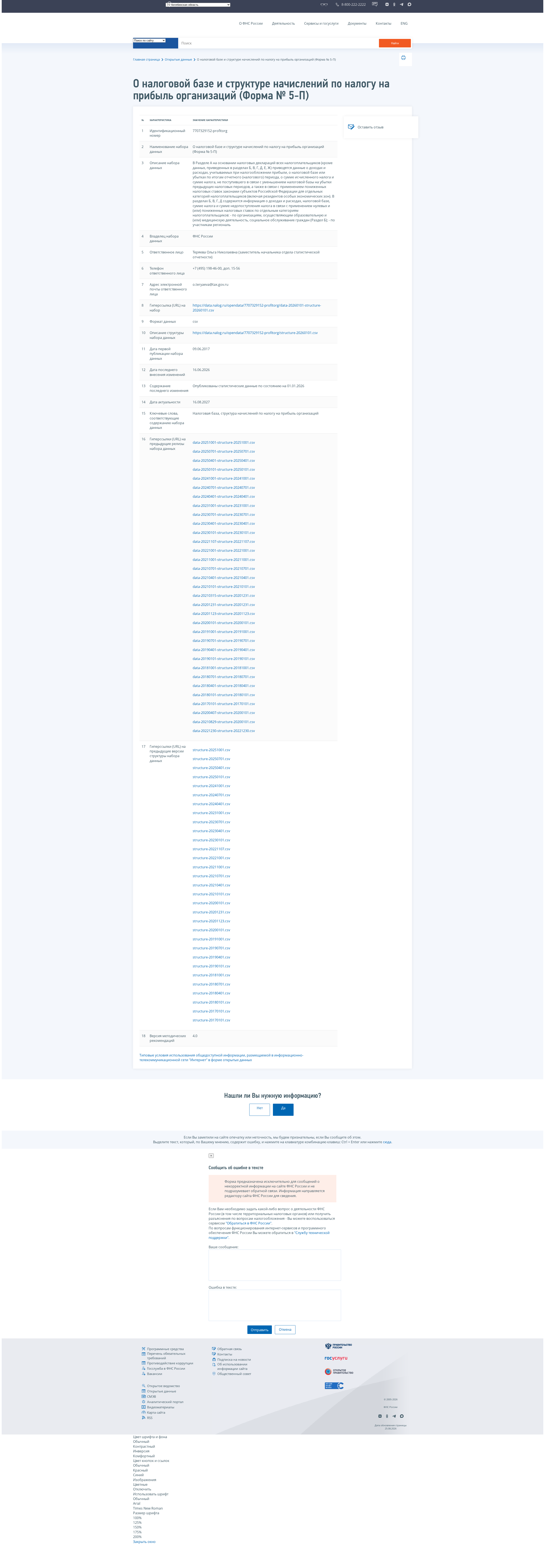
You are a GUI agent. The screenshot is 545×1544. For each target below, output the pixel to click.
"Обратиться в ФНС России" (248, 1223)
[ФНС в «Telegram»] (401, 4)
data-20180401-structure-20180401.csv (224, 685)
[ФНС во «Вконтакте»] (387, 4)
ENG (404, 23)
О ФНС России (251, 23)
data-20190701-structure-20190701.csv (224, 640)
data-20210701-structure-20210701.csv (224, 568)
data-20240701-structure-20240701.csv (224, 487)
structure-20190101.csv (211, 966)
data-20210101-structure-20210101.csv (224, 586)
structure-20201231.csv (211, 912)
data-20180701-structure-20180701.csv (224, 676)
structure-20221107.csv (211, 849)
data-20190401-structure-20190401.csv (224, 649)
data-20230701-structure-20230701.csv (224, 514)
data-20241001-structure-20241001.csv (224, 478)
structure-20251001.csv (211, 750)
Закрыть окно (144, 1541)
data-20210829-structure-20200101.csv (224, 721)
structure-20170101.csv (211, 1011)
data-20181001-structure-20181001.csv (224, 667)
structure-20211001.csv (211, 867)
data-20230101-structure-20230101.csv (224, 532)
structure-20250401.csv (211, 767)
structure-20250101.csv (211, 777)
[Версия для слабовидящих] (325, 4)
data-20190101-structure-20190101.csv (224, 658)
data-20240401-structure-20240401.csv (224, 496)
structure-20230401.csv (211, 831)
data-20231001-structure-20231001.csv (224, 505)
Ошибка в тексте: (223, 1287)
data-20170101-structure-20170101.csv (224, 703)
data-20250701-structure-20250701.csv (224, 451)
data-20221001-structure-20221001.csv (224, 550)
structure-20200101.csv (211, 903)
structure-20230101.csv (211, 840)
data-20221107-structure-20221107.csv (224, 541)
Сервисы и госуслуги (321, 23)
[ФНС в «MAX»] (409, 4)
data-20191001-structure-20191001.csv (224, 631)
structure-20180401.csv (211, 993)
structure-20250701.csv (211, 758)
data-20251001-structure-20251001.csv (224, 442)
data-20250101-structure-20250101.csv (224, 469)
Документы (357, 23)
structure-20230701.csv (211, 822)
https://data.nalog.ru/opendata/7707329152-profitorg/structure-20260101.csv (255, 332)
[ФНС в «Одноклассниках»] (394, 4)
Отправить (259, 1330)
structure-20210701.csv (211, 876)
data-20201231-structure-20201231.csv (224, 604)
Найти (395, 43)
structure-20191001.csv (211, 939)
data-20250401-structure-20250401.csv (224, 460)
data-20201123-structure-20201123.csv (224, 613)
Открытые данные (178, 59)
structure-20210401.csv (211, 885)
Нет (260, 1108)
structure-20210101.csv (211, 894)
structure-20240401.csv (211, 804)
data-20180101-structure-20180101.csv (224, 694)
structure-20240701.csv (211, 795)
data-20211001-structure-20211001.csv (224, 559)
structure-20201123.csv (211, 921)
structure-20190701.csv (211, 948)
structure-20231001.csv (211, 812)
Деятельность (283, 23)
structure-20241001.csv (211, 785)
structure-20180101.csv (211, 1002)
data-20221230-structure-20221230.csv (224, 730)
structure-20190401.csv (211, 957)
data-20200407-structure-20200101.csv (224, 712)
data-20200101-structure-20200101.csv (224, 622)
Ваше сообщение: (223, 1247)
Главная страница (146, 59)
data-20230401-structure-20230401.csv (224, 523)
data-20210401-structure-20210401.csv (224, 577)
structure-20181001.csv (211, 975)
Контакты (383, 23)
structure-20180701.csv (211, 984)
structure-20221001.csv (211, 858)
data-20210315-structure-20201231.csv (224, 595)
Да (283, 1108)
